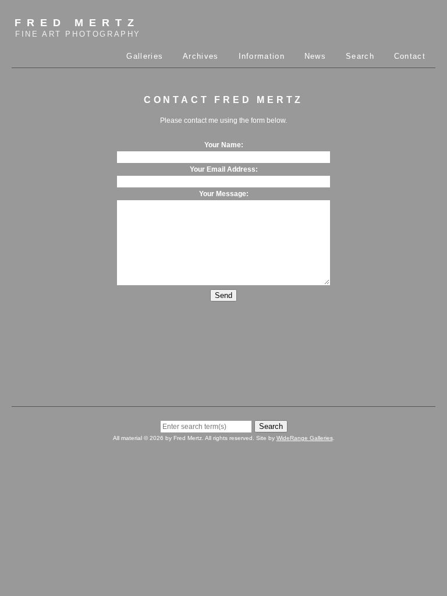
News (315, 56)
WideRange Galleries (304, 438)
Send (223, 295)
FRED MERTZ (78, 27)
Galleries (144, 56)
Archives (200, 56)
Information (262, 56)
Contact (409, 56)
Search (360, 56)
